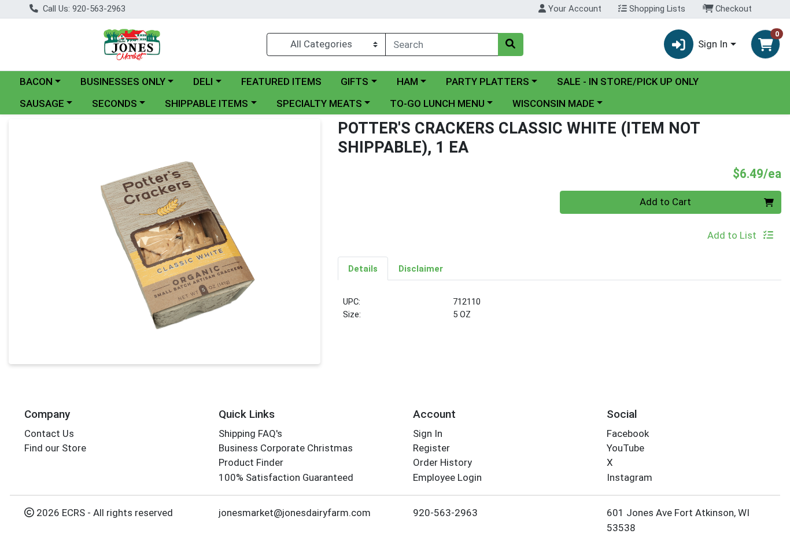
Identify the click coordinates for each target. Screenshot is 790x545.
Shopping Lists (656, 8)
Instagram (629, 477)
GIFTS (354, 81)
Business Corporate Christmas (286, 448)
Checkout (732, 8)
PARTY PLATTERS (487, 81)
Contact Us (49, 433)
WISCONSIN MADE (553, 103)
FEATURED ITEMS (281, 81)
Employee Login (447, 477)
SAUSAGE (42, 103)
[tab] (363, 268)
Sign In (427, 433)
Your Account (573, 8)
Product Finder (251, 462)
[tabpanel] (559, 313)
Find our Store (55, 448)
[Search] (510, 44)
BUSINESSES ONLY (122, 81)
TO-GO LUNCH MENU (437, 103)
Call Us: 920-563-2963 (82, 8)
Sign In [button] (713, 44)
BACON (36, 81)
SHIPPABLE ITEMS (206, 103)
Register (431, 448)
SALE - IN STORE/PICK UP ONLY (628, 81)
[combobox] (442, 44)
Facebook (628, 433)
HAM (407, 81)
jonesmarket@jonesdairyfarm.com (295, 512)
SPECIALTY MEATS (319, 103)
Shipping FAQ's (250, 433)
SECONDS (114, 103)
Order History (442, 462)
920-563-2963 (445, 512)
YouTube (625, 448)
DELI (203, 81)
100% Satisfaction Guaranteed (286, 477)
